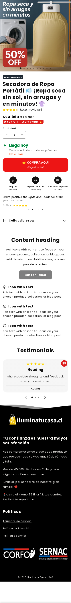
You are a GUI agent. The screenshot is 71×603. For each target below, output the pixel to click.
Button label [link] (35, 275)
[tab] (32, 397)
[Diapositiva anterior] (29, 209)
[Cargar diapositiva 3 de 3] (38, 209)
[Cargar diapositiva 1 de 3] (20, 68)
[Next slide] (45, 397)
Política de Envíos (15, 536)
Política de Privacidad (17, 528)
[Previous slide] (26, 397)
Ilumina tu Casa (36, 577)
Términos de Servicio (17, 521)
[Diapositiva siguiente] (42, 209)
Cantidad (9, 128)
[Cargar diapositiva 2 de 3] (35, 209)
